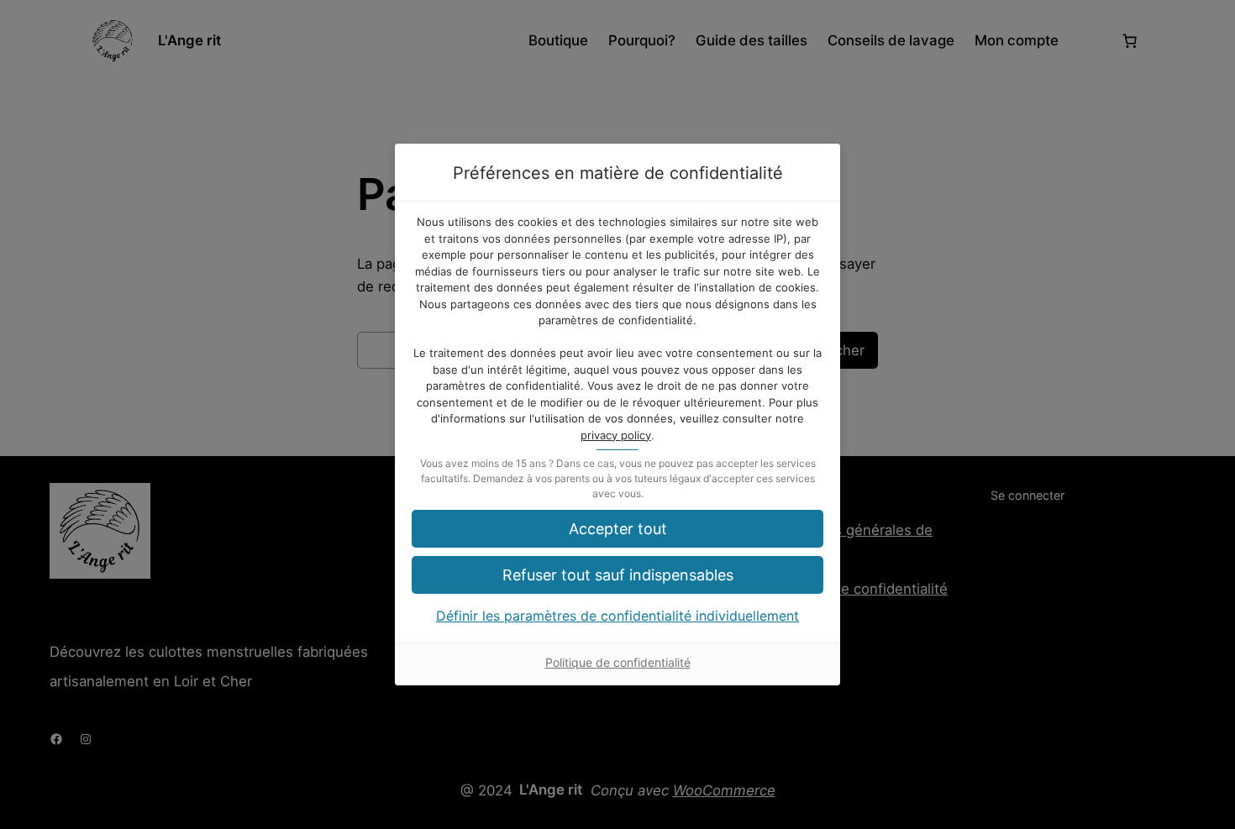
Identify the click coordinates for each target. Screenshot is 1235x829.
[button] (617, 529)
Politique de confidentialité (618, 662)
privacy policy (616, 435)
